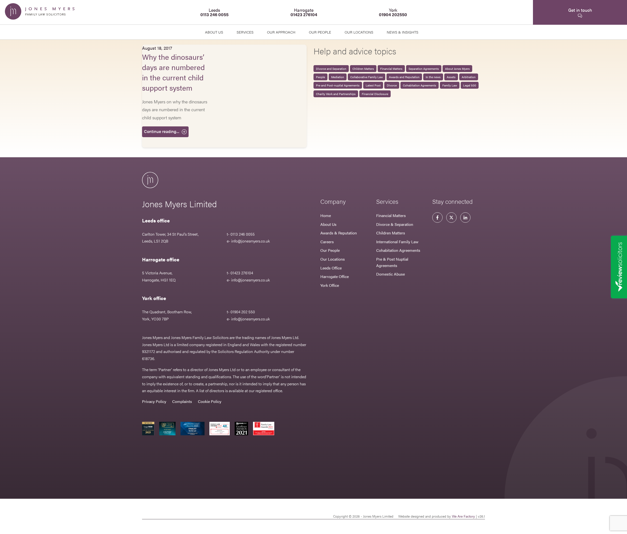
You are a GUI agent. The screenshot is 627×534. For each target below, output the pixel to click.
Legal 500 (469, 85)
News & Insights (402, 32)
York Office (329, 285)
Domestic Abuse (390, 274)
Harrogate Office (334, 276)
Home (325, 215)
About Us (214, 32)
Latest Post (373, 85)
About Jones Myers (457, 68)
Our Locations (332, 259)
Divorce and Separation (331, 68)
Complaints (182, 401)
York (393, 12)
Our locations (359, 32)
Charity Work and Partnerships (336, 94)
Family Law (449, 85)
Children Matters (363, 68)
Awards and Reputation (404, 77)
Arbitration (469, 77)
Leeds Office (331, 268)
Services (245, 32)
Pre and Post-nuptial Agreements (338, 85)
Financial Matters (391, 68)
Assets (451, 77)
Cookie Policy (209, 401)
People (320, 77)
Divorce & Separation (394, 224)
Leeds (214, 12)
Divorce (392, 85)
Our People (330, 250)
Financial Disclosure (375, 94)
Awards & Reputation (338, 233)
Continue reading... (161, 131)
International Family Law (397, 241)
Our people (320, 32)
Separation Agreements (424, 68)
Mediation (337, 77)
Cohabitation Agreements (419, 85)
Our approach (281, 32)
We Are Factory (463, 516)
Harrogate (303, 12)
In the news (433, 77)
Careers (327, 241)
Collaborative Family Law (366, 77)
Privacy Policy (154, 401)
